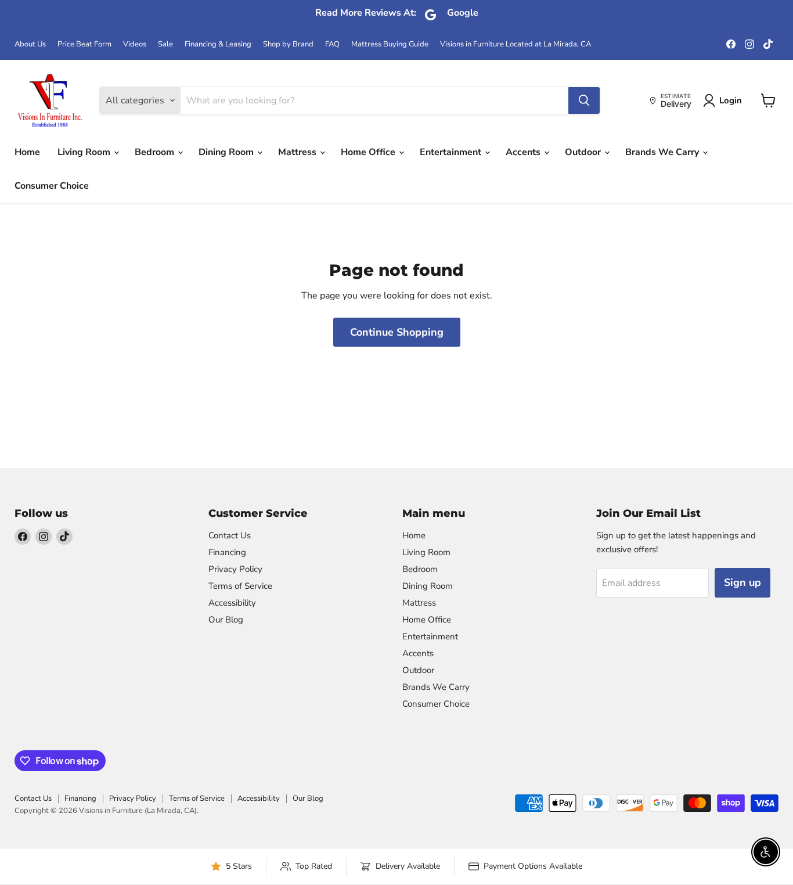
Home (27, 152)
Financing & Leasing (218, 44)
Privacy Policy (235, 569)
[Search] (584, 100)
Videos (134, 44)
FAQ (332, 44)
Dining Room (227, 152)
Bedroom (155, 152)
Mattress (298, 152)
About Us (30, 44)
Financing (227, 552)
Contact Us (229, 535)
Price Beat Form (84, 44)
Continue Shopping (397, 332)
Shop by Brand (288, 44)
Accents (524, 152)
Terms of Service (240, 586)
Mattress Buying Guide (389, 44)
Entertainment (452, 152)
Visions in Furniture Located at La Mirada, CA (515, 44)
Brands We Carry (663, 152)
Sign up (742, 582)
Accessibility (232, 603)
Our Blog (225, 619)
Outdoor (584, 152)
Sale (165, 44)
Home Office (369, 152)
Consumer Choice (52, 185)
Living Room (85, 152)
